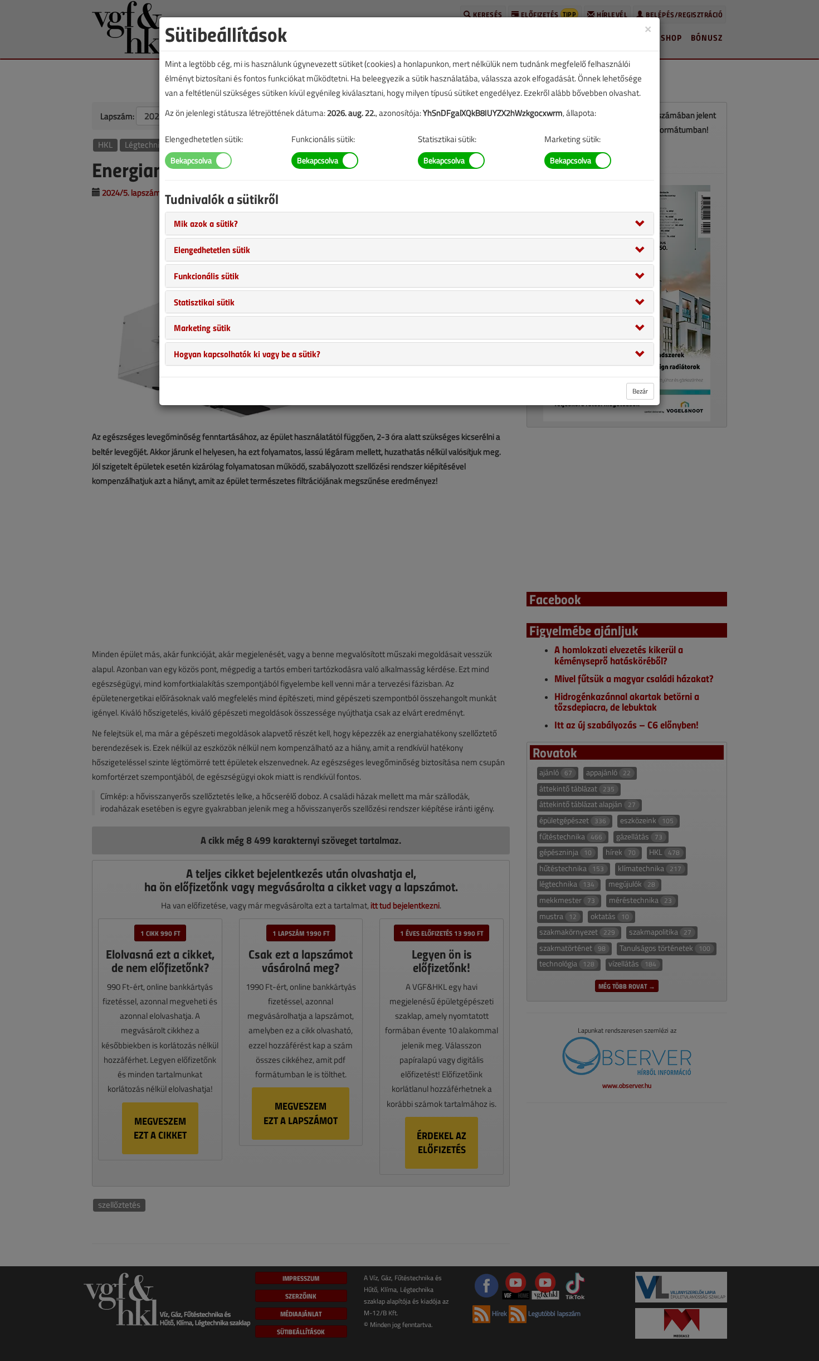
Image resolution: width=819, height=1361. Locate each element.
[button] (206, 223)
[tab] (409, 223)
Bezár (640, 391)
